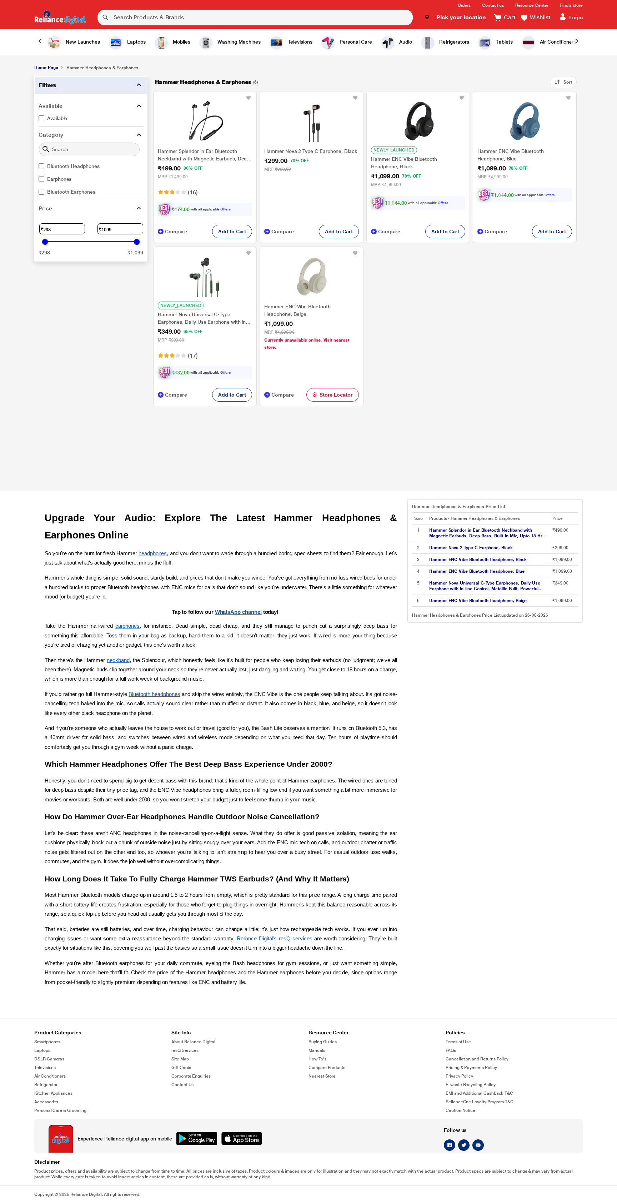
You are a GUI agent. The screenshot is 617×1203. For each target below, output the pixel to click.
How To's (317, 1059)
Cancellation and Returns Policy (477, 1059)
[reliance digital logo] (60, 17)
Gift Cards (181, 1067)
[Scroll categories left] (40, 42)
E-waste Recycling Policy (471, 1084)
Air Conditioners (50, 1076)
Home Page (46, 67)
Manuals (316, 1050)
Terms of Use (458, 1041)
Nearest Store (322, 1076)
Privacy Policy (459, 1076)
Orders (464, 5)
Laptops (42, 1050)
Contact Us (182, 1084)
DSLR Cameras (49, 1059)
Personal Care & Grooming (60, 1110)
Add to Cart (232, 231)
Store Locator (336, 395)
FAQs (451, 1050)
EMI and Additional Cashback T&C (479, 1093)
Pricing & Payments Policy (471, 1067)
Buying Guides (322, 1041)
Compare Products (326, 1067)
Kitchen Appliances (53, 1093)
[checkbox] (91, 118)
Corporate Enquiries (191, 1076)
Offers (225, 209)
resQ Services (185, 1050)
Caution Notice (460, 1110)
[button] (455, 17)
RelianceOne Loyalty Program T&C (479, 1101)
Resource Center (531, 5)
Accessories (46, 1101)
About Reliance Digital (193, 1041)
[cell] (488, 533)
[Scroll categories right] (577, 42)
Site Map (180, 1059)
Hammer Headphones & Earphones (203, 82)
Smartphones (47, 1041)
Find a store (571, 5)
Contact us (492, 5)
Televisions (45, 1067)
